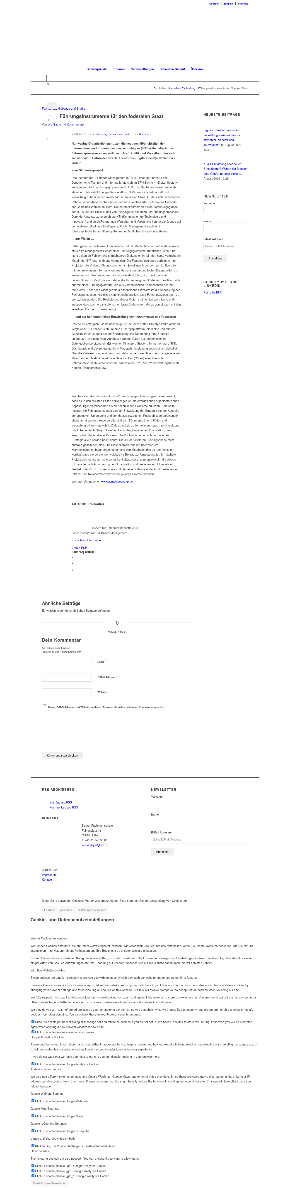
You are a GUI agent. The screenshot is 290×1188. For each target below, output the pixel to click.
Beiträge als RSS (60, 802)
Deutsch (214, 3)
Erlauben (50, 910)
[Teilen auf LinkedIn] (77, 563)
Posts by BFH (212, 292)
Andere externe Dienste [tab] (46, 1069)
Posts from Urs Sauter (86, 540)
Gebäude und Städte (71, 108)
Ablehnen (66, 910)
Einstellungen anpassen (91, 910)
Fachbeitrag (100, 134)
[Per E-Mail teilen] (77, 570)
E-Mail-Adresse (107, 677)
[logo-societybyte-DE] (145, 35)
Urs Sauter (55, 124)
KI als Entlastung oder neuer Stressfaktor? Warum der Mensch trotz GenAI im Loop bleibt (225, 169)
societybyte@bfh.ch (95, 845)
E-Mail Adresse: (213, 239)
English (228, 3)
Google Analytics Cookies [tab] (48, 1037)
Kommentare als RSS (63, 807)
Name (101, 661)
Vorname (209, 203)
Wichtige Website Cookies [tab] (48, 970)
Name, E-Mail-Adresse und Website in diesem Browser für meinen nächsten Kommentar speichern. (107, 707)
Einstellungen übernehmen (49, 1183)
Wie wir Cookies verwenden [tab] (49, 938)
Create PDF (79, 547)
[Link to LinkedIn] (43, 78)
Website (102, 692)
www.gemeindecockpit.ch (117, 481)
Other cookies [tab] (40, 1151)
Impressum (49, 875)
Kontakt (47, 879)
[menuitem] (214, 3)
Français (243, 3)
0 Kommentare (74, 124)
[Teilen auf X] (77, 557)
